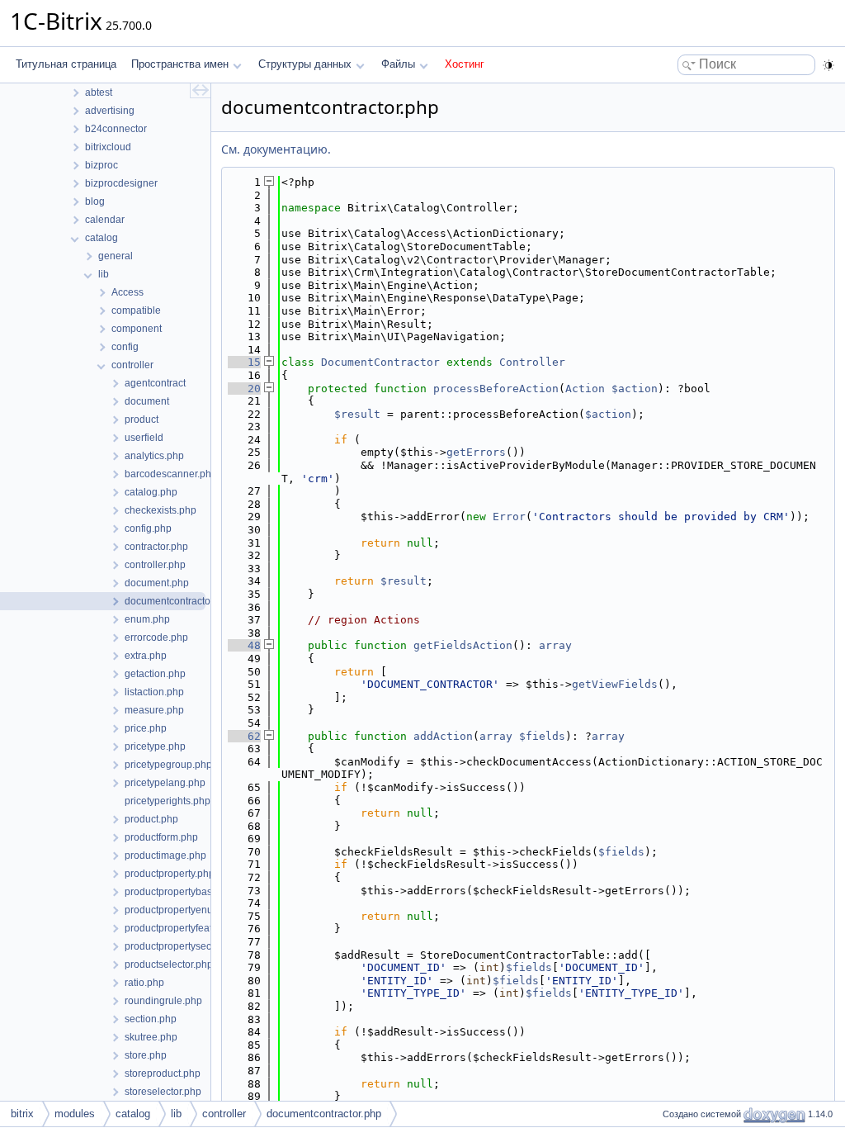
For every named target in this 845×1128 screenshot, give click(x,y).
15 (244, 362)
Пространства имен (180, 64)
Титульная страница (66, 64)
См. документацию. (276, 149)
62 (244, 736)
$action (634, 388)
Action (585, 388)
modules (74, 1113)
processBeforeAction (496, 388)
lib (176, 1113)
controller (224, 1113)
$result (357, 414)
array (555, 645)
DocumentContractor (380, 362)
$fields (542, 736)
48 (244, 645)
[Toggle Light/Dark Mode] (828, 65)
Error (509, 516)
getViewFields (615, 684)
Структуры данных (305, 64)
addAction (443, 736)
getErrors (476, 452)
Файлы (398, 64)
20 (244, 388)
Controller (532, 362)
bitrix (22, 1113)
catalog (133, 1113)
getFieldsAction (462, 645)
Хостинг (464, 64)
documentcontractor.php (324, 1113)
